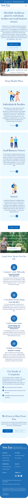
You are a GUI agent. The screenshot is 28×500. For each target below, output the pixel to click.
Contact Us (8, 1)
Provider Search (6, 460)
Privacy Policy (17, 484)
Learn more (12, 125)
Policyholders (5, 464)
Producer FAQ (5, 458)
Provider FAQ (18, 458)
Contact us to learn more (17, 72)
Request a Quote (14, 44)
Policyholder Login (19, 1)
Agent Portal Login (6, 455)
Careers (4, 472)
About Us (17, 464)
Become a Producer (14, 47)
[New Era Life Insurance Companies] (5, 5)
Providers (17, 452)
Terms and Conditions (7, 484)
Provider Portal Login (19, 455)
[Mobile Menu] (26, 6)
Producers (4, 452)
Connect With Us (13, 248)
